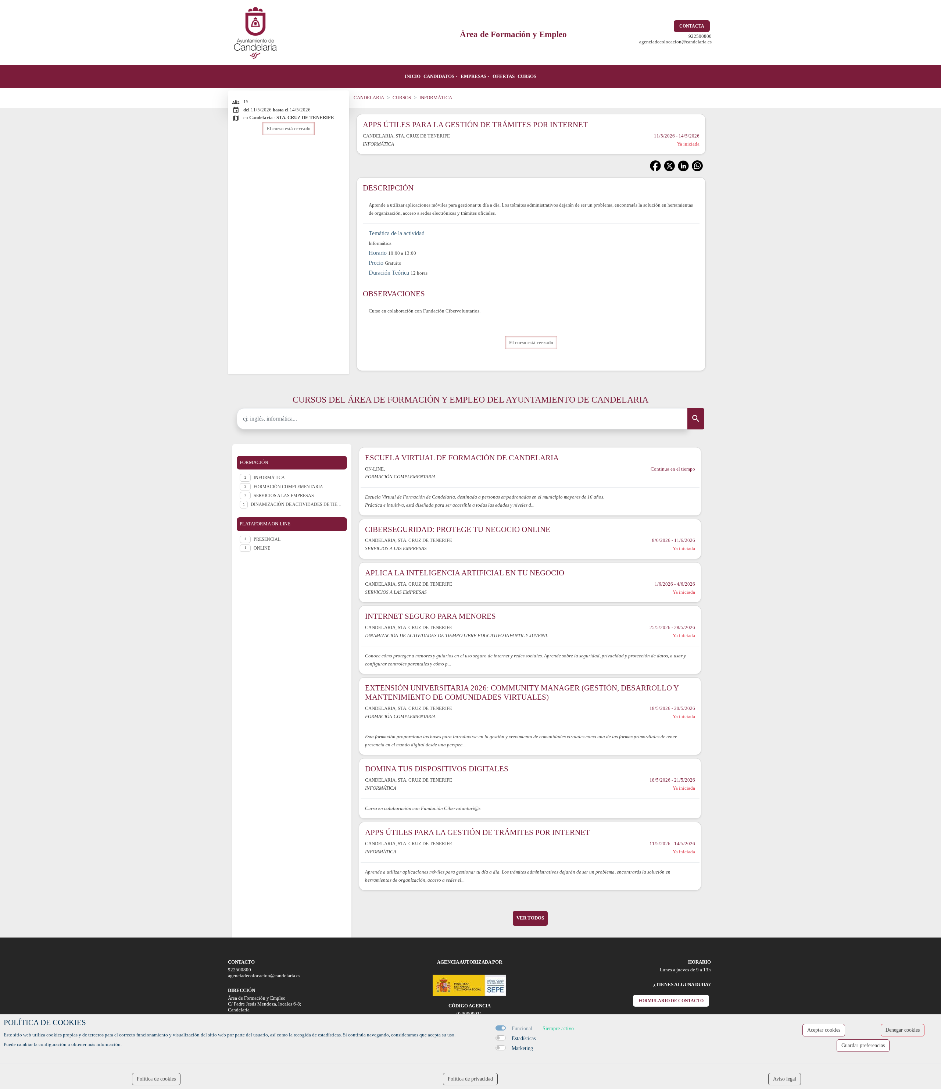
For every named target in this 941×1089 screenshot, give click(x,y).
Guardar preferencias (863, 1045)
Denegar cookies (902, 1030)
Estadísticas (524, 1038)
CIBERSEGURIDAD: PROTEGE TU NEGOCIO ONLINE (457, 529)
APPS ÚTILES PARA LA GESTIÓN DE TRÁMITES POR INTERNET (477, 832)
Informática (269, 477)
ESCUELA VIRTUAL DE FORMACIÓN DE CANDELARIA (462, 457)
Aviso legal (784, 1079)
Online (262, 548)
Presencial (267, 539)
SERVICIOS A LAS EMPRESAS (284, 495)
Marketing (522, 1048)
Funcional (522, 1028)
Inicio (413, 76)
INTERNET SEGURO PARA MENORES (430, 616)
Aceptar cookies (823, 1030)
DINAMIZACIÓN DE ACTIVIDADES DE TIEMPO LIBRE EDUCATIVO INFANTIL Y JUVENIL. (297, 504)
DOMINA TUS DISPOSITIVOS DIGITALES (436, 768)
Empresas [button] (473, 76)
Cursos (527, 76)
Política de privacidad (470, 1079)
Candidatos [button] (438, 76)
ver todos (530, 918)
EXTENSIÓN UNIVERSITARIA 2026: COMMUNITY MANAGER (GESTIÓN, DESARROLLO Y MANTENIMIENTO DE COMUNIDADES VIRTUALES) (522, 692)
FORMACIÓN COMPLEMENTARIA (288, 486)
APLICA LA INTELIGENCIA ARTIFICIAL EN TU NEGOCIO (464, 572)
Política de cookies (156, 1079)
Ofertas (504, 76)
